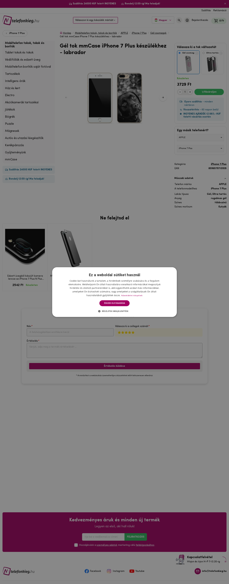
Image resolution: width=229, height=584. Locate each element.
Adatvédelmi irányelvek (132, 295)
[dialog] (114, 292)
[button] (114, 311)
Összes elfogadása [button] (114, 303)
